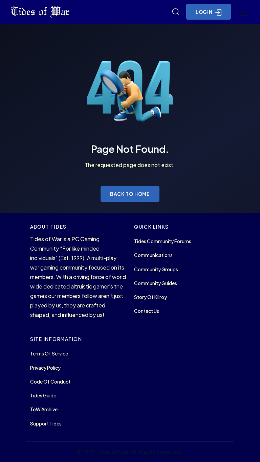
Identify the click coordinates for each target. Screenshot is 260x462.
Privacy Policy (45, 368)
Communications (153, 255)
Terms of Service (49, 353)
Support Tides (46, 423)
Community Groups (156, 269)
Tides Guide (43, 395)
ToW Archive (44, 409)
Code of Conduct (50, 382)
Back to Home (130, 194)
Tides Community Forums (162, 241)
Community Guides (155, 283)
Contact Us (146, 311)
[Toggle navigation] (244, 12)
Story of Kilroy (150, 297)
